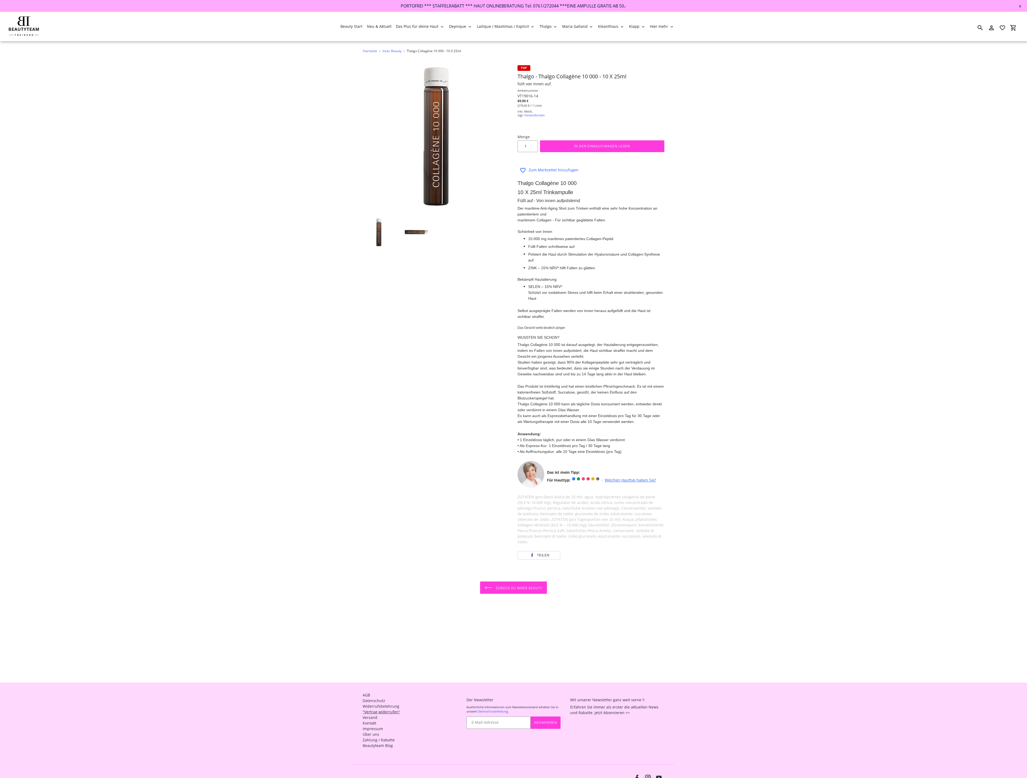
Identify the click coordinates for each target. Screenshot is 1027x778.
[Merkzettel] (1002, 27)
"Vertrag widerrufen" (381, 711)
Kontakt (369, 723)
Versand (370, 717)
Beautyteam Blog (378, 745)
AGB (366, 695)
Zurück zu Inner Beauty (518, 588)
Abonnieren (545, 722)
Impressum (373, 728)
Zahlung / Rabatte (379, 739)
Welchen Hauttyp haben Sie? (630, 480)
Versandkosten (534, 115)
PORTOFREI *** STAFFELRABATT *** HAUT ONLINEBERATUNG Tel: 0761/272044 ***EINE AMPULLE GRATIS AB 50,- (513, 6)
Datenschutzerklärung (493, 711)
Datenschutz (374, 700)
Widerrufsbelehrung (381, 706)
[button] (539, 555)
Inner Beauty (391, 51)
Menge (524, 136)
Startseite (370, 51)
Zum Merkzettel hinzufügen (553, 169)
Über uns (371, 734)
